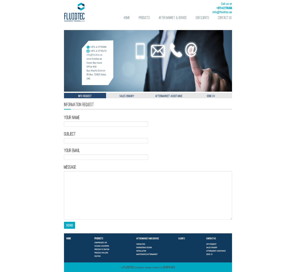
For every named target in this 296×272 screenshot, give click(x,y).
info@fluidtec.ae (222, 12)
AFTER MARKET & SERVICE (173, 17)
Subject (70, 134)
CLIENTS (181, 238)
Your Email (72, 150)
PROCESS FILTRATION (101, 249)
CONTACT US (225, 17)
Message (70, 167)
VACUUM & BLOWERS (101, 246)
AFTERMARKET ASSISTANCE (216, 251)
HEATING (97, 256)
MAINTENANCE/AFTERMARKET (147, 254)
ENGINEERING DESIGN (144, 247)
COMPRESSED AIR (100, 242)
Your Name (72, 117)
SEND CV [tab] (211, 96)
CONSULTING (140, 244)
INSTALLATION (141, 251)
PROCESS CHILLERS (101, 253)
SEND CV (209, 254)
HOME (127, 17)
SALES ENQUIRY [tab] (127, 96)
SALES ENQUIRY (211, 247)
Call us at (226, 4)
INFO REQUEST (211, 244)
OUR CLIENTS (202, 17)
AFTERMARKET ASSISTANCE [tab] (169, 96)
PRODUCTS (144, 17)
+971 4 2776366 (224, 7)
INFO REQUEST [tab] (85, 96)
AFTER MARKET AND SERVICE (147, 238)
